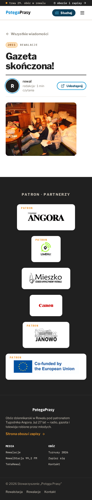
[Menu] (82, 13)
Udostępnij (75, 86)
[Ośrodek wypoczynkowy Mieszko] (46, 278)
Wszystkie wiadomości (29, 34)
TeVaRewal (13, 464)
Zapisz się (56, 458)
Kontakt (54, 464)
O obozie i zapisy (68, 3)
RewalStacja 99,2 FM (21, 458)
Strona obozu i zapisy (23, 434)
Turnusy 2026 (58, 452)
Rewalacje (13, 452)
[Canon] (46, 305)
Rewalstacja (14, 492)
